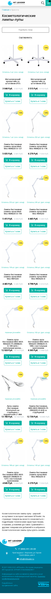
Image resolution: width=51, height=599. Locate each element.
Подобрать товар (26, 30)
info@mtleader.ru (26, 559)
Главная (5, 10)
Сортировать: (25, 37)
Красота (15, 10)
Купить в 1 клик (12, 101)
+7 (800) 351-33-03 (27, 549)
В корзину (14, 95)
